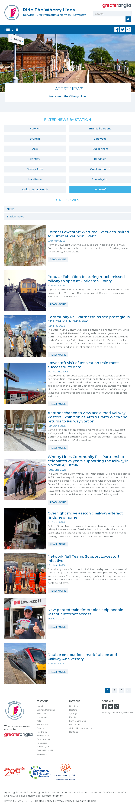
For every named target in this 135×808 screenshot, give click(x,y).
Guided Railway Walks (80, 728)
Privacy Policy (63, 801)
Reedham (100, 159)
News (10, 209)
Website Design (85, 801)
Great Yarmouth (100, 169)
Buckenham (100, 148)
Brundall (35, 138)
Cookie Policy (43, 801)
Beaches (73, 706)
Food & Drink (75, 724)
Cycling (73, 713)
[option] (67, 68)
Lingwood (100, 138)
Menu (9, 29)
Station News (15, 216)
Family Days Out (77, 720)
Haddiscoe (35, 179)
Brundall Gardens (100, 128)
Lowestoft (100, 189)
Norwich (35, 128)
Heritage (73, 732)
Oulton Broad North (35, 189)
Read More (57, 259)
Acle (35, 148)
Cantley (35, 159)
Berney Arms (35, 169)
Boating (73, 709)
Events (72, 717)
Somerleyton (100, 179)
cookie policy (54, 795)
